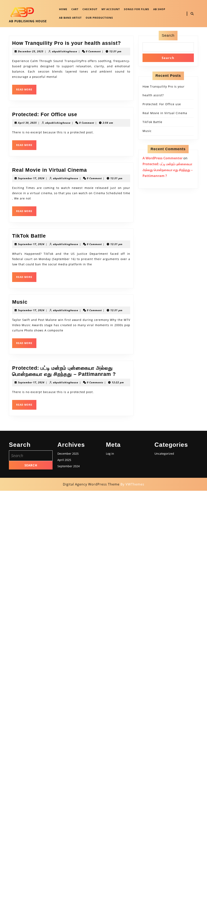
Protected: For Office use (44, 114)
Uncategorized (164, 453)
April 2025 (64, 460)
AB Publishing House (28, 21)
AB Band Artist (70, 17)
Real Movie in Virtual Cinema (49, 170)
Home (63, 9)
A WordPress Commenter (163, 158)
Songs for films (136, 9)
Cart (74, 9)
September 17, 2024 (31, 178)
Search (168, 35)
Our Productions (99, 17)
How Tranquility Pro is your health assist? (66, 43)
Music (19, 302)
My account (110, 9)
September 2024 (68, 466)
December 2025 (68, 453)
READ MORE (26, 91)
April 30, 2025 (27, 122)
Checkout (89, 9)
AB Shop (159, 9)
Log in (110, 453)
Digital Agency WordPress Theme (91, 484)
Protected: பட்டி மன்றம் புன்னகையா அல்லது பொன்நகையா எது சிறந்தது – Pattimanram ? (168, 170)
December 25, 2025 (30, 51)
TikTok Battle (29, 236)
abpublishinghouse (64, 51)
